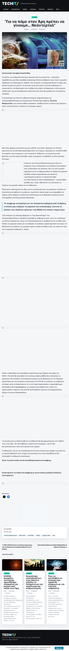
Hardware (33, 9)
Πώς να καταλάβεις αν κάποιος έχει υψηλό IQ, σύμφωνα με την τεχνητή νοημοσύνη (56, 582)
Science (34, 17)
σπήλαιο (38, 535)
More (57, 9)
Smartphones (15, 9)
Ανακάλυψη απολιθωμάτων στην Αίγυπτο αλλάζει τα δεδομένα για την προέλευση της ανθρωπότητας (34, 582)
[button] (59, 648)
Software (42, 9)
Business (50, 9)
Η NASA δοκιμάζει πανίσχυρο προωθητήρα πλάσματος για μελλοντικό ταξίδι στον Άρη (11, 582)
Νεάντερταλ (22, 535)
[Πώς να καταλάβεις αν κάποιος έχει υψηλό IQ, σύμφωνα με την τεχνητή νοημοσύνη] (57, 565)
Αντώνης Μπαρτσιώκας (10, 535)
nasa (54, 535)
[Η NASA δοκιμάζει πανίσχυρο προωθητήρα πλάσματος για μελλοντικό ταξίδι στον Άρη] (12, 565)
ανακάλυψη (31, 535)
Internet (6, 9)
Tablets (25, 9)
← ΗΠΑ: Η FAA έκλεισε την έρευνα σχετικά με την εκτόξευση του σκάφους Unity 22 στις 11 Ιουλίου (17, 547)
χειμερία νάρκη (46, 535)
